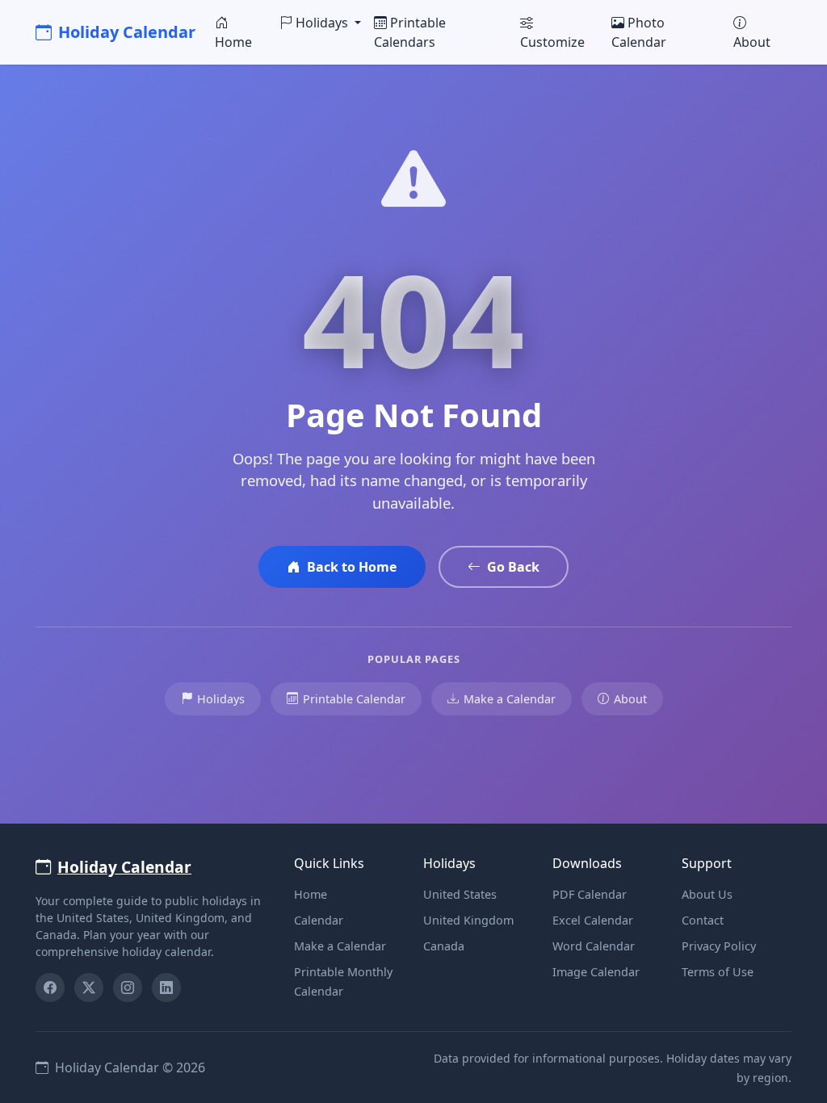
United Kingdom (468, 920)
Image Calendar (596, 971)
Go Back (513, 567)
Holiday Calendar (126, 32)
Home (233, 42)
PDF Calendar (589, 894)
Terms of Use (718, 971)
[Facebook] (50, 987)
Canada (443, 946)
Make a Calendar (510, 699)
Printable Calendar (354, 699)
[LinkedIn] (166, 987)
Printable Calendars (410, 32)
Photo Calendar (638, 32)
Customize (552, 42)
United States (460, 894)
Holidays (221, 699)
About (751, 42)
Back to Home (352, 567)
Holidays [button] (323, 22)
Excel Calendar (592, 920)
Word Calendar (593, 946)
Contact (703, 920)
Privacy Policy (719, 946)
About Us (707, 894)
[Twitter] (88, 987)
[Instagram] (127, 987)
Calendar (318, 920)
